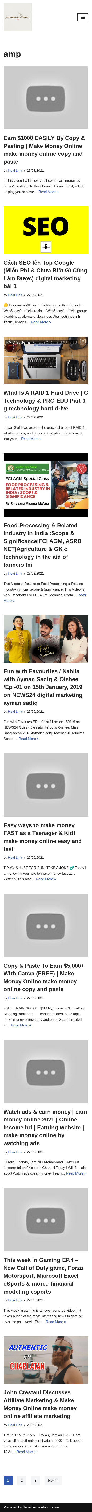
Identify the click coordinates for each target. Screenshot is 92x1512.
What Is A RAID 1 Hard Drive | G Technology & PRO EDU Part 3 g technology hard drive (46, 401)
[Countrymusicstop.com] (18, 17)
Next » (53, 1480)
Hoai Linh (15, 170)
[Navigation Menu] (82, 17)
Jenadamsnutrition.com (41, 1507)
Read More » (48, 192)
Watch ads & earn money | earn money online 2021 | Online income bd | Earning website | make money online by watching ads (45, 1127)
